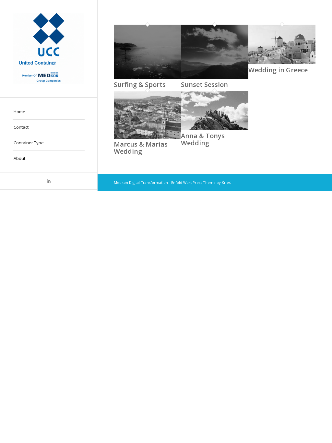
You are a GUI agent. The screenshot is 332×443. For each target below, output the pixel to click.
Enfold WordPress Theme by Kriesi (201, 182)
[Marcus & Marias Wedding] (147, 137)
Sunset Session (204, 84)
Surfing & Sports (140, 84)
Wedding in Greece (278, 70)
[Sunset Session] (214, 77)
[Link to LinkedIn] (48, 181)
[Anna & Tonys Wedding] (214, 128)
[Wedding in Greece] (281, 63)
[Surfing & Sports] (147, 77)
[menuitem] (49, 112)
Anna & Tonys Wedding (203, 139)
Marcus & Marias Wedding (141, 148)
